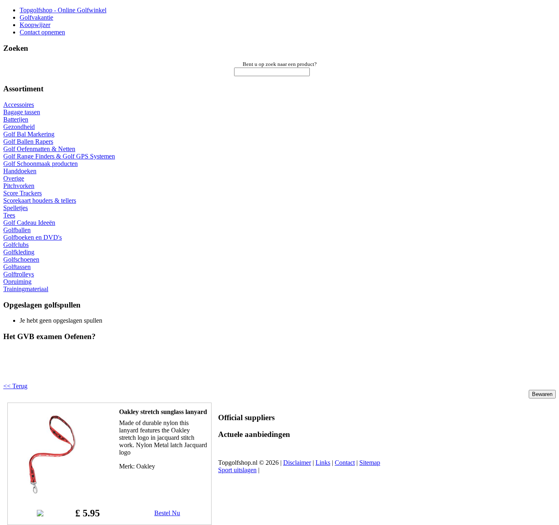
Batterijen (15, 119)
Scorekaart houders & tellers (39, 200)
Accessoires (18, 104)
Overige (13, 178)
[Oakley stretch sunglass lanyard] (52, 493)
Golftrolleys (18, 274)
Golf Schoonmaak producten (40, 163)
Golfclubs (16, 244)
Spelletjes (15, 207)
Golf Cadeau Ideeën (29, 222)
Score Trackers (22, 193)
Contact (345, 462)
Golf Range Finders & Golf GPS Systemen (59, 156)
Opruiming (17, 281)
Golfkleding (18, 252)
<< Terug (15, 385)
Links (323, 462)
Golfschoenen (21, 259)
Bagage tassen (21, 112)
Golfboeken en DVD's (32, 237)
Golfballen (17, 229)
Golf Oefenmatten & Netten (39, 148)
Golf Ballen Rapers (28, 141)
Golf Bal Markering (28, 134)
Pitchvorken (18, 185)
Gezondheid (19, 126)
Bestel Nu (167, 512)
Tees (9, 215)
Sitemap (369, 462)
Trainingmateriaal (25, 288)
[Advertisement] (107, 368)
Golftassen (17, 266)
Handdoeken (19, 170)
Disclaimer (297, 462)
